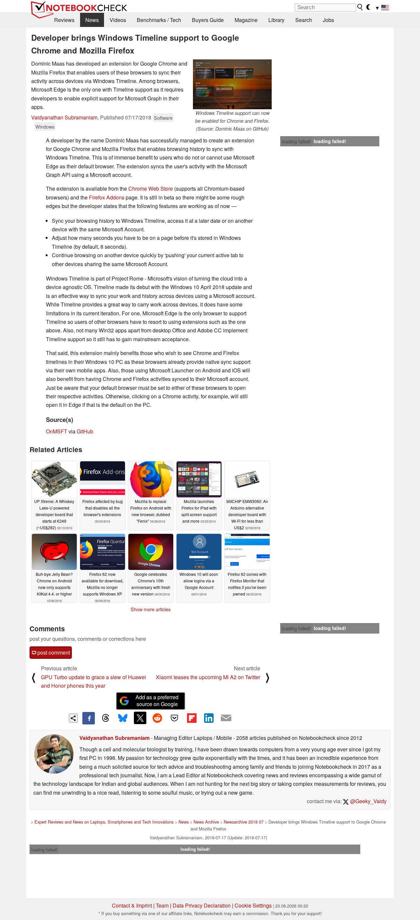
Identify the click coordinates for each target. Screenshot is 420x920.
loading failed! (296, 141)
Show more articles (151, 609)
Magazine (246, 20)
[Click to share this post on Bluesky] (122, 718)
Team (162, 905)
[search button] (360, 7)
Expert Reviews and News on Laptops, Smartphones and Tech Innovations (104, 822)
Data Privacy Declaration (202, 905)
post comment (53, 652)
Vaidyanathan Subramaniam (64, 117)
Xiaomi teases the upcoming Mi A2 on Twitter (208, 677)
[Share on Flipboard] (191, 718)
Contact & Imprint (132, 905)
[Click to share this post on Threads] (105, 718)
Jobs (328, 20)
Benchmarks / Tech (159, 20)
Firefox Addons (106, 197)
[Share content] (73, 718)
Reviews (64, 20)
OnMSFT (56, 431)
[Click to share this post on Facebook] (88, 718)
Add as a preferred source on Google (157, 700)
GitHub (85, 431)
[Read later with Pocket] (174, 718)
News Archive (206, 822)
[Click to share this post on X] (140, 718)
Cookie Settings (253, 905)
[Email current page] (226, 718)
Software (163, 117)
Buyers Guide (208, 20)
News (92, 20)
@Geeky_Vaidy (368, 801)
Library (276, 20)
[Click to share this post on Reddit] (157, 718)
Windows (44, 126)
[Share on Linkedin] (208, 718)
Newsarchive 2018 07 (243, 822)
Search (303, 20)
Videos (118, 20)
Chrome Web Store (150, 188)
